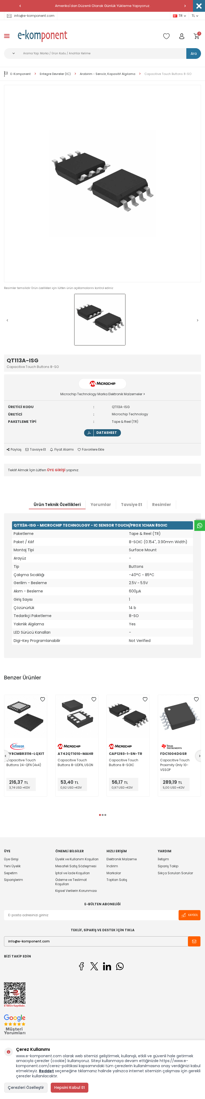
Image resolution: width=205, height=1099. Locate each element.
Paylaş (16, 449)
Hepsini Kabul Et (69, 1087)
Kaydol (193, 915)
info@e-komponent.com (34, 15)
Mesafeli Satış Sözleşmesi (75, 866)
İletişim (163, 859)
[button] (20, 6)
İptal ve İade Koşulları (72, 873)
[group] (102, 183)
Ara (194, 53)
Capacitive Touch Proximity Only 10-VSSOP (175, 765)
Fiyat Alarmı (64, 449)
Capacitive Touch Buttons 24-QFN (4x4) (23, 762)
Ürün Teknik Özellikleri (57, 504)
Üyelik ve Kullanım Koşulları (76, 859)
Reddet (46, 1071)
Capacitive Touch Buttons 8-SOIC (123, 762)
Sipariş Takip (168, 866)
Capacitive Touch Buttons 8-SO (167, 74)
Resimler (161, 504)
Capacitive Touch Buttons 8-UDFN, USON (75, 762)
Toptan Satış (117, 879)
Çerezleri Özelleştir (26, 1087)
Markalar (114, 873)
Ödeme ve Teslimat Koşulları (71, 881)
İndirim (112, 866)
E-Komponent (20, 74)
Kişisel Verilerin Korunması (76, 890)
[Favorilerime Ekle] (42, 699)
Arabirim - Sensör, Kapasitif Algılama (107, 74)
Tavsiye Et (38, 449)
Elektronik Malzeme (122, 859)
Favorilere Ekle (93, 449)
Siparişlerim (13, 879)
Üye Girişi (11, 859)
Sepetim (10, 873)
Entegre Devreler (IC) (55, 74)
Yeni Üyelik (12, 866)
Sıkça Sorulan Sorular (175, 873)
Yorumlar (100, 504)
